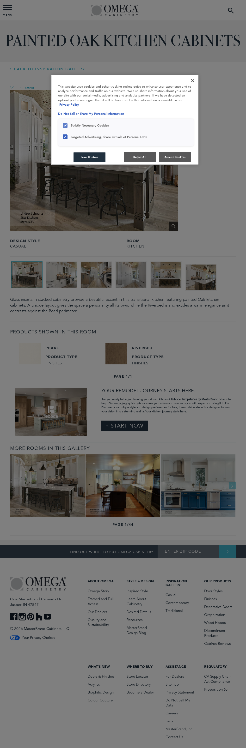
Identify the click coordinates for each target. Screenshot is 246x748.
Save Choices (89, 157)
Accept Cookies (175, 157)
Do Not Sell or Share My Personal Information (91, 114)
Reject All (139, 157)
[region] (124, 120)
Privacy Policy (69, 105)
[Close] (192, 80)
